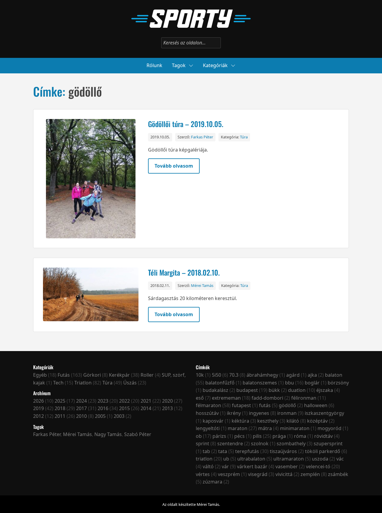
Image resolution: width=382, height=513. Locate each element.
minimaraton (294, 428)
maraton (237, 428)
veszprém (229, 474)
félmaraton (208, 405)
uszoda (320, 458)
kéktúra (240, 421)
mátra (265, 428)
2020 (167, 401)
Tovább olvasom (174, 166)
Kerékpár (119, 375)
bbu (289, 382)
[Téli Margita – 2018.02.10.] (90, 295)
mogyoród (329, 428)
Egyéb (40, 375)
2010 (81, 416)
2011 (60, 416)
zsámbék (338, 474)
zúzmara (212, 481)
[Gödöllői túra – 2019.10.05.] (90, 178)
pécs (239, 436)
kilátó (292, 421)
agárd (293, 375)
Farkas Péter (202, 137)
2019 (38, 408)
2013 (167, 408)
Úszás (130, 382)
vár (225, 466)
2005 (100, 416)
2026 (38, 401)
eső (200, 398)
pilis (257, 436)
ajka (312, 375)
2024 (81, 401)
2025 (60, 401)
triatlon (204, 458)
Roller (147, 375)
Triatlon (83, 382)
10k (200, 375)
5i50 (216, 375)
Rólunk (154, 65)
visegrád (257, 474)
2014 (146, 408)
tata (222, 451)
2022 (124, 401)
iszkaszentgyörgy (324, 413)
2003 (119, 416)
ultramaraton (288, 458)
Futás (64, 375)
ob (199, 436)
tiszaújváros (283, 451)
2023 (103, 401)
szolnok (260, 443)
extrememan (226, 398)
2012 (38, 416)
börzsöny (338, 382)
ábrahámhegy (262, 375)
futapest (241, 405)
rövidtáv (323, 436)
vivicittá (283, 474)
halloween (315, 405)
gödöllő (287, 405)
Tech (58, 382)
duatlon (297, 390)
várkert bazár (252, 466)
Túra (244, 137)
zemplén (310, 474)
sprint (202, 443)
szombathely (291, 443)
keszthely (267, 421)
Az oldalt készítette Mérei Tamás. (191, 504)
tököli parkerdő (322, 451)
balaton (333, 375)
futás (265, 405)
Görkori (92, 375)
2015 (124, 408)
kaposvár (213, 421)
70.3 (233, 375)
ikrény (234, 413)
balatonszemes (260, 382)
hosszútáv (207, 413)
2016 (103, 408)
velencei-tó (318, 466)
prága (279, 436)
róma (300, 436)
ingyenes (259, 413)
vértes (203, 474)
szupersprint (328, 443)
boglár (312, 382)
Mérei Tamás (202, 285)
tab (206, 451)
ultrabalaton (251, 458)
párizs (219, 436)
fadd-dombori (267, 398)
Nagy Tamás (108, 434)
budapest (247, 390)
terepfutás (247, 451)
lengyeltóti (208, 428)
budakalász (215, 390)
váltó (208, 466)
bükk (274, 390)
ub (226, 458)
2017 (81, 408)
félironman (303, 398)
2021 (146, 401)
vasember (286, 466)
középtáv (317, 421)
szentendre (230, 443)
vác (340, 458)
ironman (287, 413)
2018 (60, 408)
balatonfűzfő (220, 382)
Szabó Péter (137, 434)
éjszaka (324, 390)
